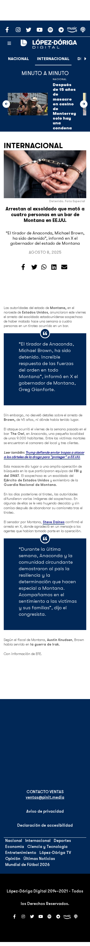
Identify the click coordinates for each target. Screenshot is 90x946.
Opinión (12, 858)
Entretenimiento (20, 852)
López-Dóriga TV (55, 852)
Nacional (18, 59)
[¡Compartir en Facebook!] (23, 267)
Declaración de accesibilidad (45, 825)
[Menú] (9, 43)
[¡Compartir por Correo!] (64, 267)
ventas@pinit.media (45, 797)
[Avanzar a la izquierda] (6, 104)
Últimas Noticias (39, 858)
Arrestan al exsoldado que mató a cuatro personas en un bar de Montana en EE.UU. (45, 214)
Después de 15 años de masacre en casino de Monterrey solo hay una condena (64, 106)
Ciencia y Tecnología (47, 846)
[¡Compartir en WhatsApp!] (43, 267)
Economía (14, 846)
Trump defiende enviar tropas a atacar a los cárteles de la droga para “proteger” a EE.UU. (44, 454)
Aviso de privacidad (45, 811)
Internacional (53, 59)
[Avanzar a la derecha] (85, 59)
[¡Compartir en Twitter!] (34, 267)
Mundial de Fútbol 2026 (27, 864)
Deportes (62, 840)
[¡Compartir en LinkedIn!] (53, 267)
